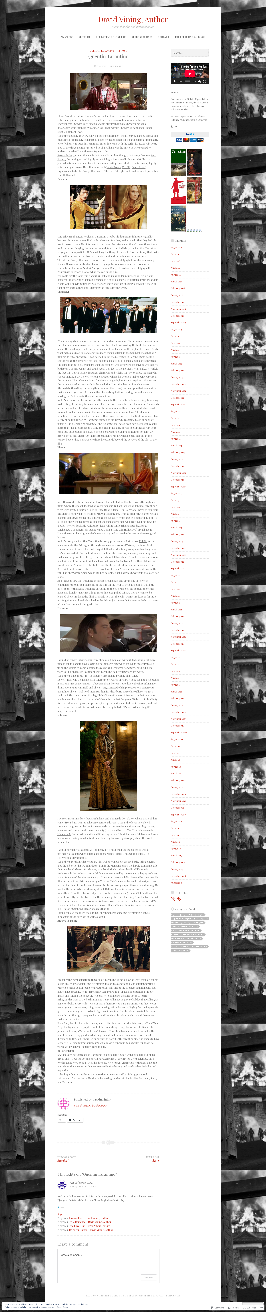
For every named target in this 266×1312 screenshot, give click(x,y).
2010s (183, 926)
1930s (187, 918)
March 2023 (176, 527)
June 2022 (175, 589)
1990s (200, 922)
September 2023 (178, 486)
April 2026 (176, 274)
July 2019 (175, 828)
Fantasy (198, 934)
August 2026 (177, 247)
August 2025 (176, 329)
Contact (163, 37)
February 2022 (178, 616)
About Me (85, 37)
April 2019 (176, 848)
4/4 (173, 918)
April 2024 (176, 438)
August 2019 (177, 821)
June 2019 (175, 835)
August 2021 (176, 657)
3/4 (202, 914)
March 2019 (176, 855)
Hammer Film (180, 938)
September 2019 (179, 814)
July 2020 (175, 746)
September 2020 (179, 732)
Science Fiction (182, 946)
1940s (196, 918)
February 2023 (178, 534)
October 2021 (177, 643)
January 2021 (177, 705)
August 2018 (177, 882)
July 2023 (175, 500)
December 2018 (178, 876)
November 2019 (178, 800)
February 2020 (178, 780)
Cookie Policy (62, 1307)
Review (187, 942)
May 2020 (175, 759)
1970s (183, 922)
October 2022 (177, 561)
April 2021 (175, 684)
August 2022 (176, 575)
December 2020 (178, 712)
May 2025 (175, 349)
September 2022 (178, 568)
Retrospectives (142, 37)
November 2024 (178, 390)
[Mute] (199, 81)
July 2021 (175, 664)
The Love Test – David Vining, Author (90, 1225)
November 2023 (178, 472)
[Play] (174, 81)
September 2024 (178, 404)
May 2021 (175, 677)
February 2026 (178, 288)
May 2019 (175, 841)
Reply (60, 1214)
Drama (187, 934)
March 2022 (176, 609)
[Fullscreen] (204, 81)
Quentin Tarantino (102, 50)
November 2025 (178, 309)
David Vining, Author (133, 19)
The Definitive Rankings (190, 37)
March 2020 (176, 773)
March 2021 (176, 691)
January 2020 (177, 787)
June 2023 (175, 507)
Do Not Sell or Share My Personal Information (149, 1295)
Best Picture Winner (185, 930)
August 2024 (176, 411)
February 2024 (178, 452)
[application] (190, 73)
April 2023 (175, 520)
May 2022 (175, 595)
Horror (195, 938)
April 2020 (176, 766)
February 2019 (178, 862)
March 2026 (176, 281)
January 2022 (177, 623)
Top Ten (176, 950)
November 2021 (178, 636)
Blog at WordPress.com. (102, 1295)
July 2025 (175, 336)
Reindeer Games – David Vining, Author (91, 1230)
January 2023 (177, 541)
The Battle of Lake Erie (111, 37)
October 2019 (177, 807)
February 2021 (178, 698)
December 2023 (178, 466)
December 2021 (178, 630)
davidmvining (116, 65)
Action (193, 926)
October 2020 (177, 725)
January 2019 (177, 869)
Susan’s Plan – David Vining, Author (89, 1218)
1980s (191, 922)
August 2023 (176, 493)
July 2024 (175, 418)
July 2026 (175, 254)
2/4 (190, 914)
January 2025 (177, 377)
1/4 (179, 914)
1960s (175, 922)
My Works (67, 37)
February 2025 (178, 370)
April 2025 (175, 356)
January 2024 (177, 459)
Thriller (200, 946)
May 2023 (175, 513)
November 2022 (178, 554)
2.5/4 (185, 914)
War (186, 950)
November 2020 (178, 718)
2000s (175, 926)
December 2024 (178, 384)
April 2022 (175, 602)
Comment (149, 1277)
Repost (122, 50)
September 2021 (178, 650)
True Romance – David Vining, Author (90, 1221)
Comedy (176, 934)
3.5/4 (196, 914)
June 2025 (175, 343)
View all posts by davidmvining (90, 1105)
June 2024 (175, 425)
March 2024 (176, 445)
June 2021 (175, 671)
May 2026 (175, 267)
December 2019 (178, 794)
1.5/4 (174, 914)
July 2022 (175, 582)
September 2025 (178, 322)
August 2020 (177, 739)
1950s (204, 918)
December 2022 (178, 548)
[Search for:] (190, 53)
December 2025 (178, 302)
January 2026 (177, 295)
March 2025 (176, 363)
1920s (179, 918)
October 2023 (177, 479)
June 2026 (175, 261)
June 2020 (175, 753)
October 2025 (177, 315)
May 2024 (175, 432)
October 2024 (177, 397)
